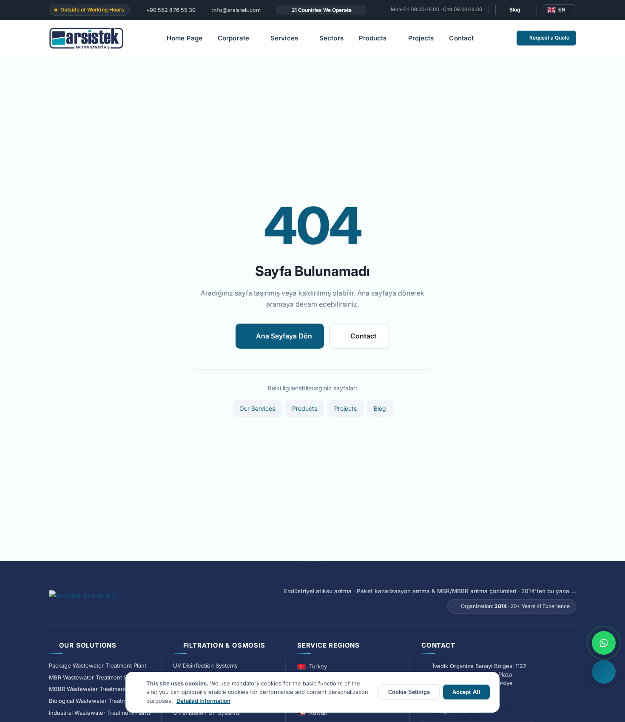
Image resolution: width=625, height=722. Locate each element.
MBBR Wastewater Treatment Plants (96, 688)
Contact (461, 38)
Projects (421, 38)
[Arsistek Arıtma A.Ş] (82, 600)
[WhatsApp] (604, 643)
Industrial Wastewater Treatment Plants (100, 712)
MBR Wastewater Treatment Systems (97, 677)
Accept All (466, 692)
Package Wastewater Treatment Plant (97, 665)
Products (373, 38)
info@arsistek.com (235, 10)
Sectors (331, 38)
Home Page (184, 38)
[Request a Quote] (604, 672)
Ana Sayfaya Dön (284, 336)
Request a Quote (549, 37)
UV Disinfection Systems (205, 665)
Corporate (233, 38)
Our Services (257, 408)
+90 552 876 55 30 (170, 10)
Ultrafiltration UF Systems (206, 712)
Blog (514, 9)
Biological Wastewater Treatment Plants (100, 700)
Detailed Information (203, 700)
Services (284, 38)
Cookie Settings (409, 692)
